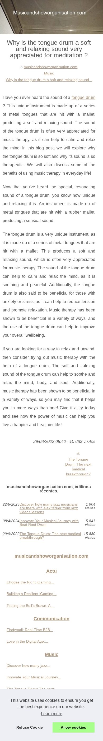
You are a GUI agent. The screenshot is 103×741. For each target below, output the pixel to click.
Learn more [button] (51, 714)
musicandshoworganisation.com (50, 67)
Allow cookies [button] (73, 727)
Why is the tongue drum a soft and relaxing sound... (49, 80)
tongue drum (83, 97)
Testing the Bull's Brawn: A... (30, 605)
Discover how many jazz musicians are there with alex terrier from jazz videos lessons (49, 508)
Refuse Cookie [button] (29, 727)
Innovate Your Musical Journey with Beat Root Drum (49, 523)
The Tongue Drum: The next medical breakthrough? (78, 466)
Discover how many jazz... (28, 665)
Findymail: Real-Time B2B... (30, 630)
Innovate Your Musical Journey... (34, 677)
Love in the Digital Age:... (27, 641)
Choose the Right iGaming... (30, 582)
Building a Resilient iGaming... (32, 594)
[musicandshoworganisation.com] (51, 17)
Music (49, 73)
